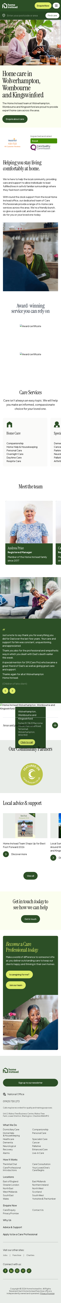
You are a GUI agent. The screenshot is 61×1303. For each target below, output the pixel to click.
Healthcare (8, 1139)
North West (38, 1188)
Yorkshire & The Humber (44, 1198)
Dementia (8, 1142)
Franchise (17, 1255)
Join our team (15, 985)
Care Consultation (41, 1164)
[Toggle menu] (56, 6)
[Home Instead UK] (11, 1070)
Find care (52, 15)
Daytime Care (14, 457)
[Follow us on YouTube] (23, 1270)
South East (8, 1195)
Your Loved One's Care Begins (41, 1169)
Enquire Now (43, 5)
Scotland (37, 1192)
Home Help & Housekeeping (22, 446)
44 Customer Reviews (12, 146)
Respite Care (14, 461)
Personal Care (14, 450)
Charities (30, 1255)
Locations (8, 1176)
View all (30, 875)
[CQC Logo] (43, 147)
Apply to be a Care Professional (20, 1234)
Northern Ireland (40, 1185)
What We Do (10, 1124)
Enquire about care (15, 119)
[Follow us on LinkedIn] (11, 1270)
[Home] (10, 5)
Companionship (15, 443)
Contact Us (38, 1210)
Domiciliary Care (11, 1129)
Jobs (5, 1255)
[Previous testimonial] (5, 691)
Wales (6, 1198)
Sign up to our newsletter (30, 1082)
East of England (10, 1181)
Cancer (36, 1142)
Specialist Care (39, 1139)
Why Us (7, 1220)
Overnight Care (15, 453)
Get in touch (30, 919)
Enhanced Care (40, 1149)
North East (8, 1188)
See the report (38, 136)
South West (38, 1195)
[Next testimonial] (12, 691)
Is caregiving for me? (19, 974)
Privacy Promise (11, 1213)
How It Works (10, 1159)
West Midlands (10, 1192)
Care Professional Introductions (12, 1169)
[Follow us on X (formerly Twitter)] (29, 1270)
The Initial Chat (10, 1164)
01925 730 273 (11, 1101)
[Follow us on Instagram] (17, 1270)
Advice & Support (12, 1227)
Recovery (8, 1149)
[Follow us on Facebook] (5, 1270)
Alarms (6, 1153)
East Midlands (39, 1181)
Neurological (9, 1146)
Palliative (36, 1146)
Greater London (11, 1185)
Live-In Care (38, 1153)
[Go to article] (6, 854)
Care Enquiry (9, 1210)
